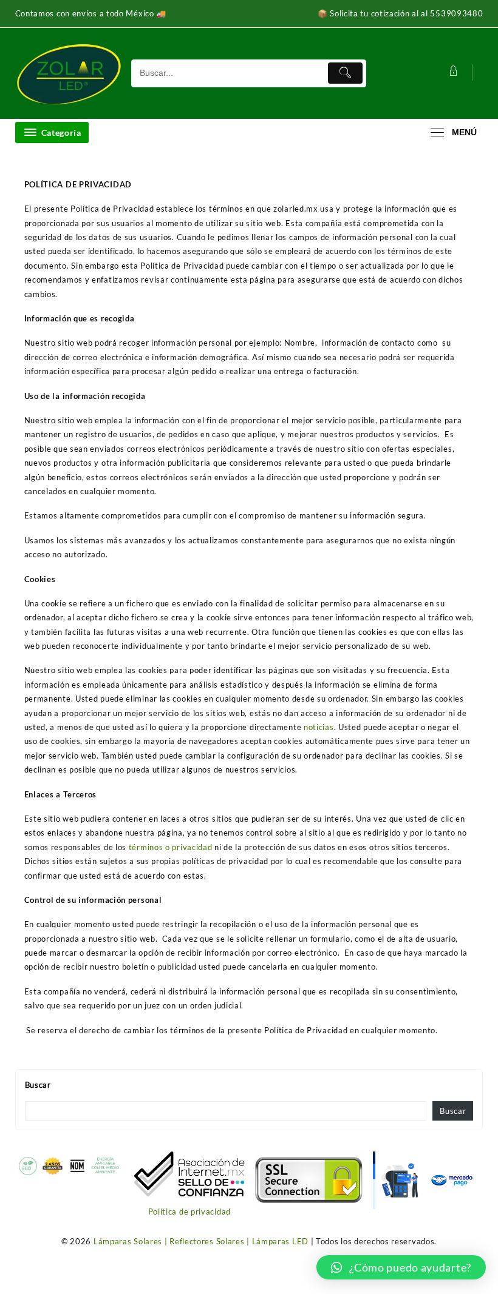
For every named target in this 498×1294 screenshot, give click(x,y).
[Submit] (345, 73)
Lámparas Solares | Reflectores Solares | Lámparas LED (201, 1241)
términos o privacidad (171, 847)
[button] (401, 1267)
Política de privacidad (189, 1211)
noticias (319, 727)
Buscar (38, 1085)
